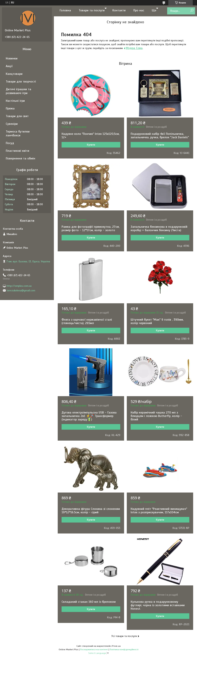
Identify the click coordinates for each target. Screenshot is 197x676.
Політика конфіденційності (124, 649)
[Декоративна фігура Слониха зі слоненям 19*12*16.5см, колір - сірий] (91, 468)
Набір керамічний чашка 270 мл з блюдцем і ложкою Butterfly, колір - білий (156, 416)
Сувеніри (12, 124)
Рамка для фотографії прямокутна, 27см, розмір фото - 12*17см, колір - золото (90, 228)
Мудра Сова (134, 48)
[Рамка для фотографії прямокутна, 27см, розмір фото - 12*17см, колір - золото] (91, 186)
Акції (9, 66)
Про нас (138, 10)
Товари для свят (17, 116)
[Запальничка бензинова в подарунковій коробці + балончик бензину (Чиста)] (160, 186)
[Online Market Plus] (28, 18)
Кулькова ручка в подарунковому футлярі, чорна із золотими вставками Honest (158, 605)
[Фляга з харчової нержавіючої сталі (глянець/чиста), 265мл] (91, 279)
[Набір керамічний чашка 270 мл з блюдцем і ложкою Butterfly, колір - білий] (160, 372)
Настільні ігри (15, 101)
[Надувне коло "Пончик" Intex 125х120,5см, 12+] (91, 93)
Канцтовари (14, 74)
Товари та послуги (92, 10)
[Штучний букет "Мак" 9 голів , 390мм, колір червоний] (160, 279)
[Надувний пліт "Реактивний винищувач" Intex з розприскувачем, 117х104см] (160, 468)
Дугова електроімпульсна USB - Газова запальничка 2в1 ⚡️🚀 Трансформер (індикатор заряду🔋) (89, 416)
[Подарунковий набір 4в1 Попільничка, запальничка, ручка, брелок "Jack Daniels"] (160, 93)
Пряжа (10, 108)
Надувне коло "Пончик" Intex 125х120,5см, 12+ (90, 135)
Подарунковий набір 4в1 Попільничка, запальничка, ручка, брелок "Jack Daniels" (160, 135)
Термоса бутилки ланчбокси (18, 133)
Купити (91, 144)
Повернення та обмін (20, 158)
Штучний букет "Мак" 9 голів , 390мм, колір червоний (157, 321)
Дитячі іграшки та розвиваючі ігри (18, 91)
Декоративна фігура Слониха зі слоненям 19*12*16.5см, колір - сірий (91, 510)
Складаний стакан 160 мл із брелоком (89, 601)
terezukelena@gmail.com (21, 290)
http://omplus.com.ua (19, 286)
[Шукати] (191, 10)
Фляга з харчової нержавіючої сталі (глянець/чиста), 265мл (87, 321)
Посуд (10, 143)
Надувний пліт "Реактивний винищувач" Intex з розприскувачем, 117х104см (159, 510)
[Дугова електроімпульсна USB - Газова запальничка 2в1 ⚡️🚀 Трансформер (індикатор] (91, 372)
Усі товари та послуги (124, 636)
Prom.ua (116, 646)
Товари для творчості (21, 81)
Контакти (119, 10)
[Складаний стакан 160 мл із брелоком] (91, 561)
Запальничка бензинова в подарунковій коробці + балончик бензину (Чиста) (159, 228)
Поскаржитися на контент (94, 649)
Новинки (12, 58)
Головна (65, 10)
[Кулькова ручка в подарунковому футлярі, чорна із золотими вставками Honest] (160, 561)
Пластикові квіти (17, 151)
